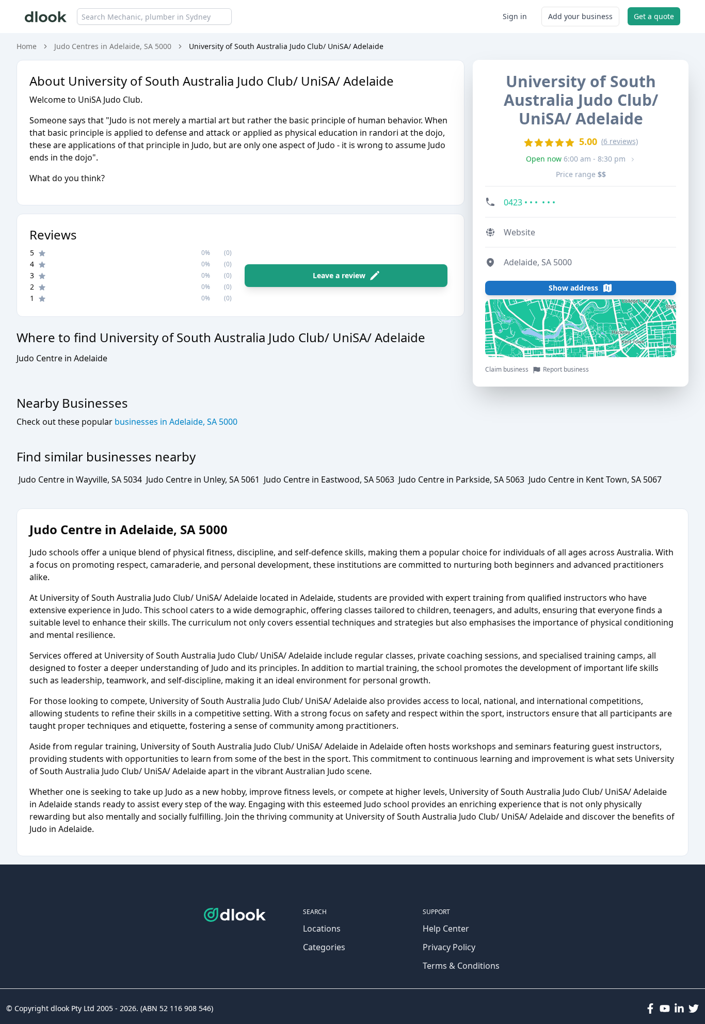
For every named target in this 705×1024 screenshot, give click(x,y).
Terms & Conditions (461, 965)
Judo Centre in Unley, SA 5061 (203, 479)
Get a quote (654, 16)
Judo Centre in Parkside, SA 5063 (461, 479)
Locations (322, 928)
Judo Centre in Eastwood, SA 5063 (329, 479)
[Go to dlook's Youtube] (665, 1008)
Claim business (506, 369)
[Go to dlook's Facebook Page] (650, 1008)
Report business (566, 369)
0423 (529, 202)
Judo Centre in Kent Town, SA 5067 (595, 479)
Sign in (515, 16)
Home (27, 46)
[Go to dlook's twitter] (693, 1008)
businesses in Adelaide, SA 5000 (175, 421)
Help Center (446, 928)
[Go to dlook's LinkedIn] (679, 1008)
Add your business (580, 16)
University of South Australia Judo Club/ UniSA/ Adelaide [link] (286, 46)
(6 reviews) (619, 141)
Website (519, 232)
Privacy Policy (449, 947)
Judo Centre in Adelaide (62, 358)
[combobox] (154, 16)
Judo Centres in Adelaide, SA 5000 (112, 46)
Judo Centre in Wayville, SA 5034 (80, 479)
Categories (324, 947)
